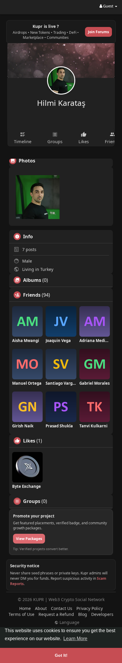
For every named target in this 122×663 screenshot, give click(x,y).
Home (25, 608)
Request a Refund (56, 614)
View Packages (29, 538)
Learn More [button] (75, 638)
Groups (31, 501)
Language (68, 622)
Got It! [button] (61, 655)
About (41, 608)
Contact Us (61, 608)
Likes (29, 440)
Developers (102, 614)
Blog (82, 614)
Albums (32, 280)
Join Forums (98, 31)
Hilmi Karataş (61, 103)
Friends (32, 295)
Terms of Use (21, 614)
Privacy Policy (89, 608)
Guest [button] (108, 6)
